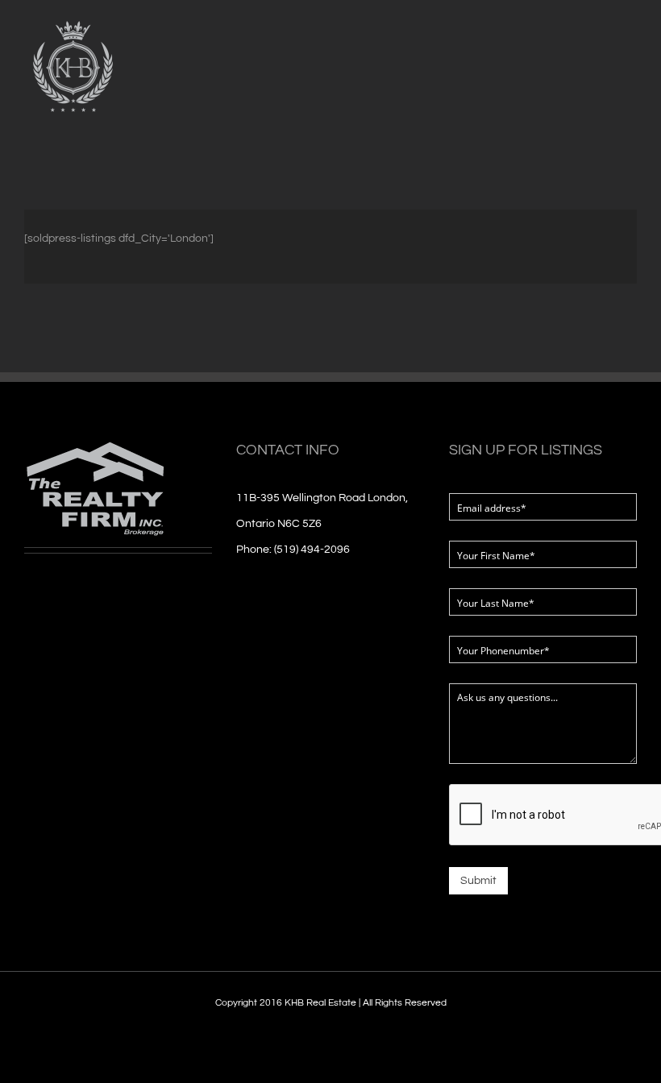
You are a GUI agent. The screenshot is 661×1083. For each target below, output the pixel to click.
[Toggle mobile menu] (630, 51)
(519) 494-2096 (312, 549)
